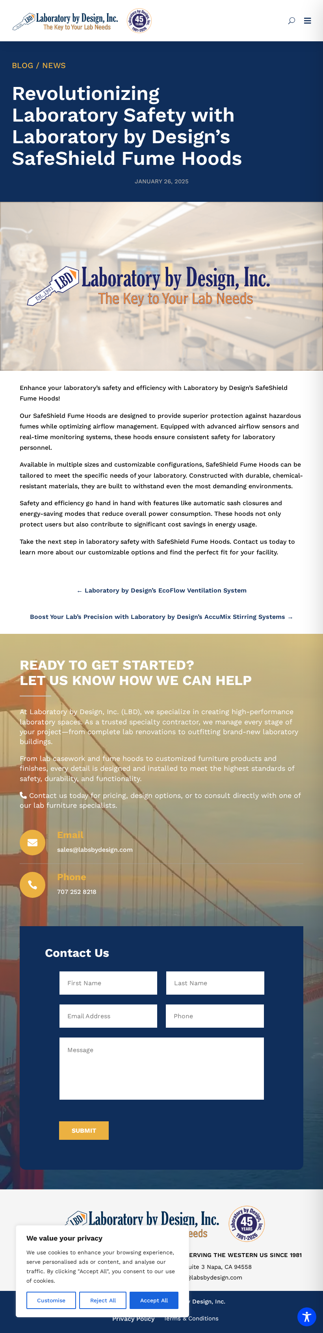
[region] (102, 1271)
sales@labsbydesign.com (206, 1277)
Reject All (103, 1300)
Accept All (154, 1300)
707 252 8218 (77, 891)
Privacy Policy (133, 1318)
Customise (51, 1300)
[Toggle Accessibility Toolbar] (307, 1317)
